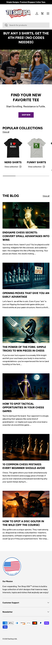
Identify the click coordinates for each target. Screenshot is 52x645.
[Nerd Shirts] (13, 148)
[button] (42, 13)
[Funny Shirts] (36, 148)
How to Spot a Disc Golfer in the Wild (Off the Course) (23, 523)
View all (6, 132)
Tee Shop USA (12, 639)
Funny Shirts (36, 162)
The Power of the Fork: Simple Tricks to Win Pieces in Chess (24, 348)
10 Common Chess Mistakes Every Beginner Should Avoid (24, 466)
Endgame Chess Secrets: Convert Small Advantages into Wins (26, 236)
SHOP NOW (26, 115)
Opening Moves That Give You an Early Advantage (26, 294)
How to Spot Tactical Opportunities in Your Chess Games (23, 407)
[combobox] (26, 25)
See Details (26, 46)
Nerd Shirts (13, 162)
